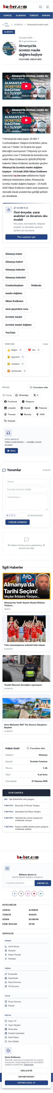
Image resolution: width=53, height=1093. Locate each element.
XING (42, 414)
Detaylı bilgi (28, 1065)
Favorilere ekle (40, 387)
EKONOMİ (34, 919)
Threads (12, 414)
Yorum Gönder (17, 522)
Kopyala (11, 421)
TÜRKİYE (33, 15)
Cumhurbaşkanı (14, 285)
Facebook (12, 401)
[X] (21, 893)
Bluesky (27, 414)
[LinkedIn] (40, 893)
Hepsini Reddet (26, 1077)
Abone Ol (43, 883)
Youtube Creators (30, 59)
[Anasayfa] (14, 6)
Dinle (13, 451)
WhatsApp (23, 395)
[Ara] (40, 7)
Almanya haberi (14, 262)
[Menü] (48, 7)
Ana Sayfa (7, 24)
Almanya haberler (15, 269)
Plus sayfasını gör (26, 237)
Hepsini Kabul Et (26, 1083)
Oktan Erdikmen (14, 301)
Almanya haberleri (15, 277)
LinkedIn (12, 408)
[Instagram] (27, 893)
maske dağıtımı (13, 293)
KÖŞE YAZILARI (9, 924)
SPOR (32, 924)
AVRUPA (46, 15)
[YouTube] (34, 893)
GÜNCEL (8, 15)
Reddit (27, 408)
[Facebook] (14, 893)
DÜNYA (5, 919)
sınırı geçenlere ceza (16, 309)
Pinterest (43, 408)
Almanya (18, 25)
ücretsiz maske (13, 317)
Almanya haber (13, 254)
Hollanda (36, 285)
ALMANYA (21, 15)
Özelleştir (26, 1071)
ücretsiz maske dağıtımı (18, 325)
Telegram (30, 401)
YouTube (10, 332)
